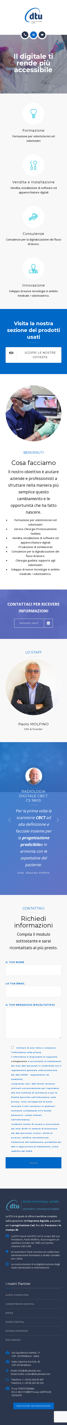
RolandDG (13, 1339)
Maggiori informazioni (34, 1405)
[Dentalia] (33, 16)
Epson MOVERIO (17, 1330)
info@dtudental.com (29, 1370)
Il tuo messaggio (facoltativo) (30, 1004)
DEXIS (9, 1312)
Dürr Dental (15, 1321)
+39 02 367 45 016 (34, 1383)
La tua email (15, 983)
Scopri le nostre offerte (40, 355)
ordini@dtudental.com (37, 1374)
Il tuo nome (15, 962)
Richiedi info (29, 623)
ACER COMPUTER (17, 1295)
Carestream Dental (20, 1303)
